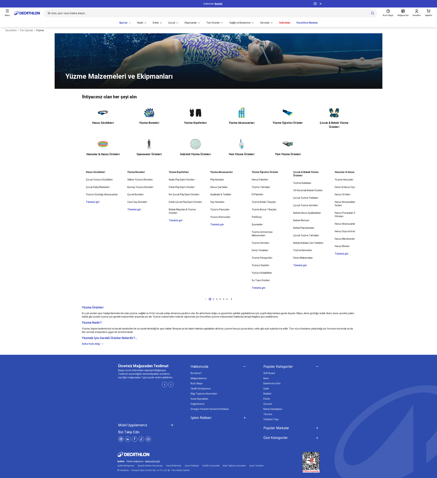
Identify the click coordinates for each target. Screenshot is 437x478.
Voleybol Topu (271, 419)
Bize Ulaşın (197, 383)
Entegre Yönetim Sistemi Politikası (210, 409)
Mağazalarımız (199, 378)
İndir (222, 3)
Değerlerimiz (198, 404)
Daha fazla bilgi (91, 343)
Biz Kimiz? (196, 373)
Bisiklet (267, 393)
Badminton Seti (271, 383)
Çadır (266, 388)
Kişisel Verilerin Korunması (150, 466)
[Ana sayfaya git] (27, 13)
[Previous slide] (205, 299)
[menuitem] (125, 23)
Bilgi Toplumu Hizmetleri (204, 393)
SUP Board (269, 373)
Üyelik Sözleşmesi (200, 388)
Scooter (267, 404)
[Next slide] (231, 299)
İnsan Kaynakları (199, 398)
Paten (266, 398)
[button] (210, 299)
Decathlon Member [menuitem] (307, 22)
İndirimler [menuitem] (284, 22)
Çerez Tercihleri (256, 466)
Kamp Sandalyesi (272, 409)
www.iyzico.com (152, 461)
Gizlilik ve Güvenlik (211, 466)
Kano (266, 378)
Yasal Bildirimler (173, 466)
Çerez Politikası (192, 466)
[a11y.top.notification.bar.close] (320, 3)
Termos (267, 414)
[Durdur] (315, 3)
